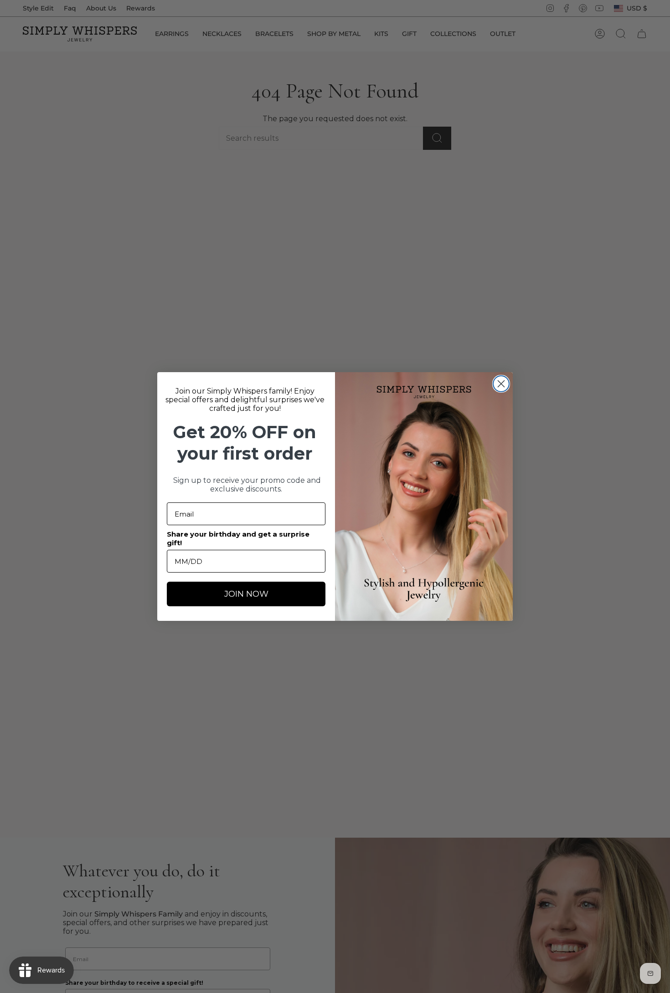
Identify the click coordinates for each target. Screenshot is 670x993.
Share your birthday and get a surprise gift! (238, 538)
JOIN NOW (246, 594)
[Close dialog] (501, 384)
